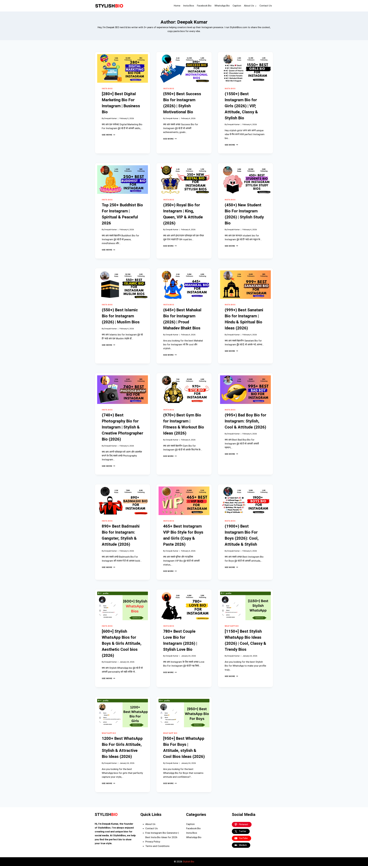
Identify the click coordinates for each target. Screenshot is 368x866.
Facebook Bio (204, 5)
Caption (237, 5)
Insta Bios (188, 5)
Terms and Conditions (157, 846)
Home (177, 5)
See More (108, 135)
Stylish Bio (188, 861)
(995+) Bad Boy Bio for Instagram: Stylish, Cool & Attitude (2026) (245, 421)
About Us (150, 824)
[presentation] (122, 68)
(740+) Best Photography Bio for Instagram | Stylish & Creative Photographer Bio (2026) (122, 427)
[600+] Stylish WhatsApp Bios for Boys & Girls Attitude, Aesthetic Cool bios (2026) (121, 643)
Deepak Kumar (110, 118)
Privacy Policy (152, 841)
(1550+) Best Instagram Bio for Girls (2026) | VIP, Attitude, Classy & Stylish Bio (241, 105)
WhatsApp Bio (222, 5)
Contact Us (265, 5)
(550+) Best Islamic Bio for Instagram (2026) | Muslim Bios (121, 316)
